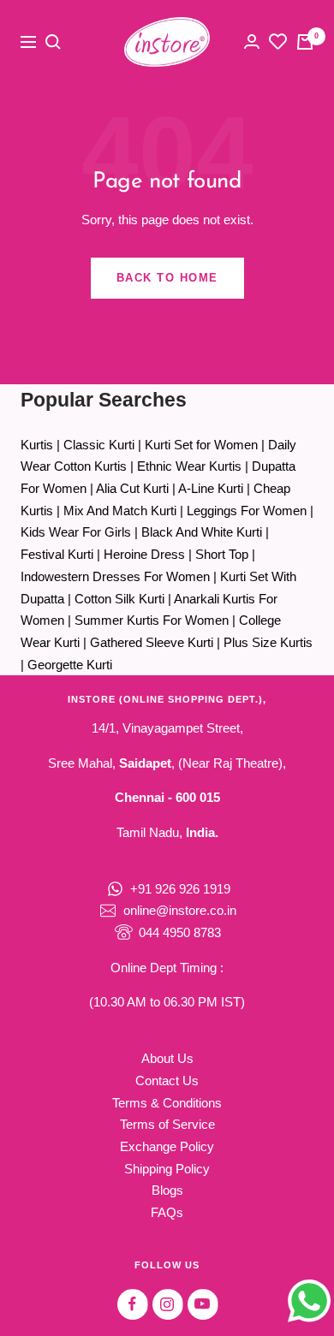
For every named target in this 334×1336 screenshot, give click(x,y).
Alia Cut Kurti (132, 488)
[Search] (53, 42)
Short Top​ (221, 554)
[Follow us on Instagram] (167, 1304)
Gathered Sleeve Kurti (151, 642)
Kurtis (37, 444)
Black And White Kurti (201, 532)
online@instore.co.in (179, 910)
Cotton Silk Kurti (119, 598)
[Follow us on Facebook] (132, 1304)
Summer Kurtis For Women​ (152, 620)
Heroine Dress (144, 554)
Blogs (167, 1190)
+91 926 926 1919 (180, 889)
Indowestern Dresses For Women (115, 576)
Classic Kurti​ (98, 444)
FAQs (167, 1212)
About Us (167, 1058)
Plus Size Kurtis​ (268, 642)
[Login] (251, 41)
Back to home (167, 277)
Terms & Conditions (167, 1103)
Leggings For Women (247, 510)
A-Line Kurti (210, 488)
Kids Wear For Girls (76, 532)
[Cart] (304, 42)
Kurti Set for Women (201, 444)
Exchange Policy (167, 1146)
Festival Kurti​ (57, 554)
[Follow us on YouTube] (203, 1304)
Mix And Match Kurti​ (119, 510)
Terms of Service (167, 1124)
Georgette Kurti (69, 664)
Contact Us (167, 1080)
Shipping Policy (167, 1168)
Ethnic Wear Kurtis (189, 466)
